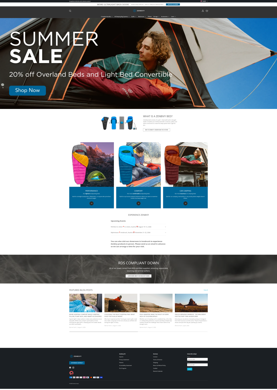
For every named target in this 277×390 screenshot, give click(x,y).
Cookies (155, 368)
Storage (155, 16)
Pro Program (122, 368)
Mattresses (141, 16)
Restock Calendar (158, 371)
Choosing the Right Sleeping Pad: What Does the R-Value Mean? (119, 315)
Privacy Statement (124, 359)
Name (188, 356)
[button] (206, 10)
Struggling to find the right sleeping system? (80, 1)
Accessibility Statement (125, 365)
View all (206, 290)
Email (188, 362)
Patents (121, 362)
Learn (172, 16)
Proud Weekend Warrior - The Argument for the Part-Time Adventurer (190, 315)
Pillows (150, 16)
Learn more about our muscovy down (138, 276)
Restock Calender (173, 4)
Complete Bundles (106, 16)
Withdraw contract (77, 363)
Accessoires (164, 16)
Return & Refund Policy (159, 365)
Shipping (155, 362)
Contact (155, 357)
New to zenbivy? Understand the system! (156, 129)
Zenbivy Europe (75, 383)
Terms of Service (157, 359)
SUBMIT (190, 369)
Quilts (133, 16)
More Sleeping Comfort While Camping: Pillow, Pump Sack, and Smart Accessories (85, 315)
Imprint (121, 357)
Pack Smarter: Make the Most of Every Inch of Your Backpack (154, 315)
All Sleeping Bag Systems (121, 16)
